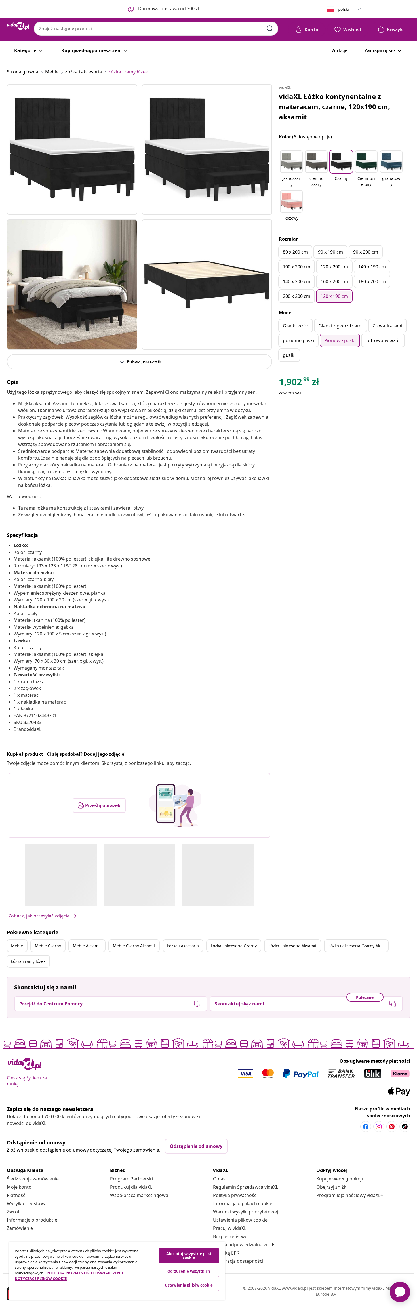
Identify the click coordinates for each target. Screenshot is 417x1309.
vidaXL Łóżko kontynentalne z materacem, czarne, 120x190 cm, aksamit (334, 106)
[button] (291, 169)
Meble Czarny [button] (48, 945)
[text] (299, 383)
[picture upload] (175, 805)
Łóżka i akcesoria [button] (183, 945)
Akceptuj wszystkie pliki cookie (188, 1255)
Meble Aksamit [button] (87, 945)
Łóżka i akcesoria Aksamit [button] (293, 945)
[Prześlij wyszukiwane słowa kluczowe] (269, 28)
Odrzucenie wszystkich (188, 1271)
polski (343, 9)
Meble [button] (17, 945)
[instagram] (379, 1126)
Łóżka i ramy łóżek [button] (28, 961)
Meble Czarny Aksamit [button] (134, 945)
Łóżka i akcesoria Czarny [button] (234, 945)
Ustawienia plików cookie (240, 1220)
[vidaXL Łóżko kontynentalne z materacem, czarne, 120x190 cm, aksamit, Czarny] (72, 149)
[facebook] (365, 1126)
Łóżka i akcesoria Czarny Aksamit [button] (358, 945)
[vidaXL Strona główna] (18, 26)
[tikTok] (405, 1126)
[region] (117, 1271)
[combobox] (156, 29)
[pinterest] (392, 1126)
